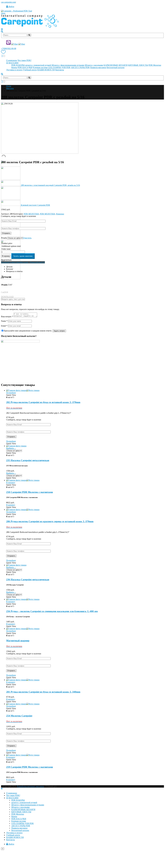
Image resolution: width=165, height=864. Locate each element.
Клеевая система (40, 67)
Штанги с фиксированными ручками (68, 65)
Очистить (27, 238)
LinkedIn (18, 262)
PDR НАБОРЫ (18, 65)
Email (39, 262)
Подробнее (11, 393)
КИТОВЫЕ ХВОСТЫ (138, 65)
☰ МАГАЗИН (12, 63)
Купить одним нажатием (23, 256)
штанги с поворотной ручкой (38, 65)
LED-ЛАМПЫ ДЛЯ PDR (59, 67)
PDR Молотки (154, 65)
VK (43, 262)
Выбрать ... (11, 448)
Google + (26, 262)
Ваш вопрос (7, 316)
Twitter (12, 262)
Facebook (5, 262)
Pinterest (33, 262)
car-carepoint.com (8, 2)
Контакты (59, 70)
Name (4, 321)
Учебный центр (30, 70)
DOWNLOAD (7, 297)
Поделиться (6, 260)
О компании (11, 60)
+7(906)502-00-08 (8, 48)
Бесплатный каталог (116, 67)
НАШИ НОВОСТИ (46, 70)
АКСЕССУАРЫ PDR (80, 67)
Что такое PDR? (24, 60)
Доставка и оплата (14, 70)
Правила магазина (98, 67)
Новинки (60, 214)
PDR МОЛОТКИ (31, 214)
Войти (11, 6)
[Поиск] (29, 35)
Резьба (4, 238)
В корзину (6, 256)
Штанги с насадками (94, 65)
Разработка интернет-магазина (30, 786)
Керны (14, 67)
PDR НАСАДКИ (25, 67)
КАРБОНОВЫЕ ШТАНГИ (116, 65)
